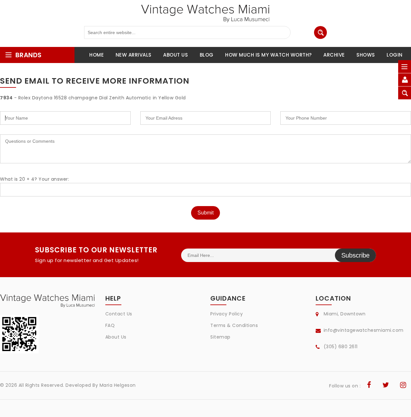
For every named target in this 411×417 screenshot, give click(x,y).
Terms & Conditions (234, 325)
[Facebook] (369, 386)
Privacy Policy (226, 314)
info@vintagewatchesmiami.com (364, 330)
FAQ (110, 325)
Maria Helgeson (118, 385)
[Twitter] (386, 386)
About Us (116, 337)
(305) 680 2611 (341, 346)
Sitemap (220, 337)
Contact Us (118, 314)
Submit (205, 212)
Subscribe (355, 255)
